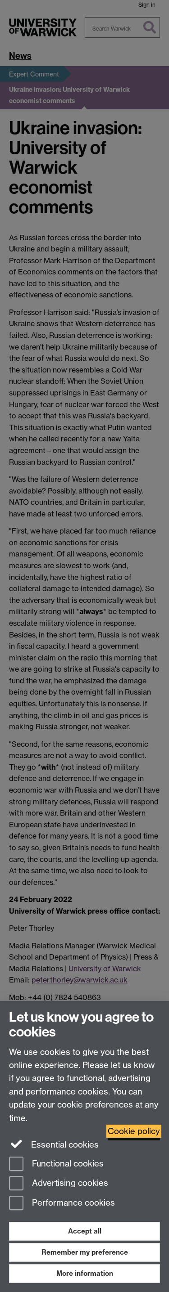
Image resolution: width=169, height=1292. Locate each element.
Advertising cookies (69, 1183)
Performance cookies (72, 1203)
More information (84, 1273)
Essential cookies (64, 1144)
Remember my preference (84, 1252)
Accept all (84, 1231)
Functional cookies (67, 1163)
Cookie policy (134, 1131)
